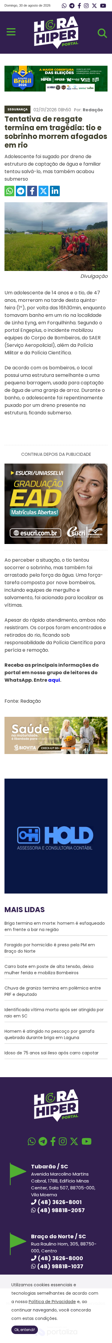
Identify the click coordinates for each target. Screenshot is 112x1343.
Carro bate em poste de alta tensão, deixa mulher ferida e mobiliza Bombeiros (48, 969)
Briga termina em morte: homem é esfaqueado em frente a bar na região (54, 926)
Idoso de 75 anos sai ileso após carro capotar (51, 1053)
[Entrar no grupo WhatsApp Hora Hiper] (64, 6)
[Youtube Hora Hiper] (103, 6)
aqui (54, 680)
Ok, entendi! (24, 1329)
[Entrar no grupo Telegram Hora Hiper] (71, 6)
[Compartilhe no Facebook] (32, 191)
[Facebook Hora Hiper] (79, 6)
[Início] (56, 47)
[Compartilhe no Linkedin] (55, 191)
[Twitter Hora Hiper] (94, 6)
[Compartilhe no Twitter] (43, 191)
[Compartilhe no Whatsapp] (9, 191)
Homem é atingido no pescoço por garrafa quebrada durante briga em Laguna (49, 1034)
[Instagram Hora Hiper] (86, 6)
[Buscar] (102, 33)
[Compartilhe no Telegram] (21, 191)
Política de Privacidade (52, 1302)
